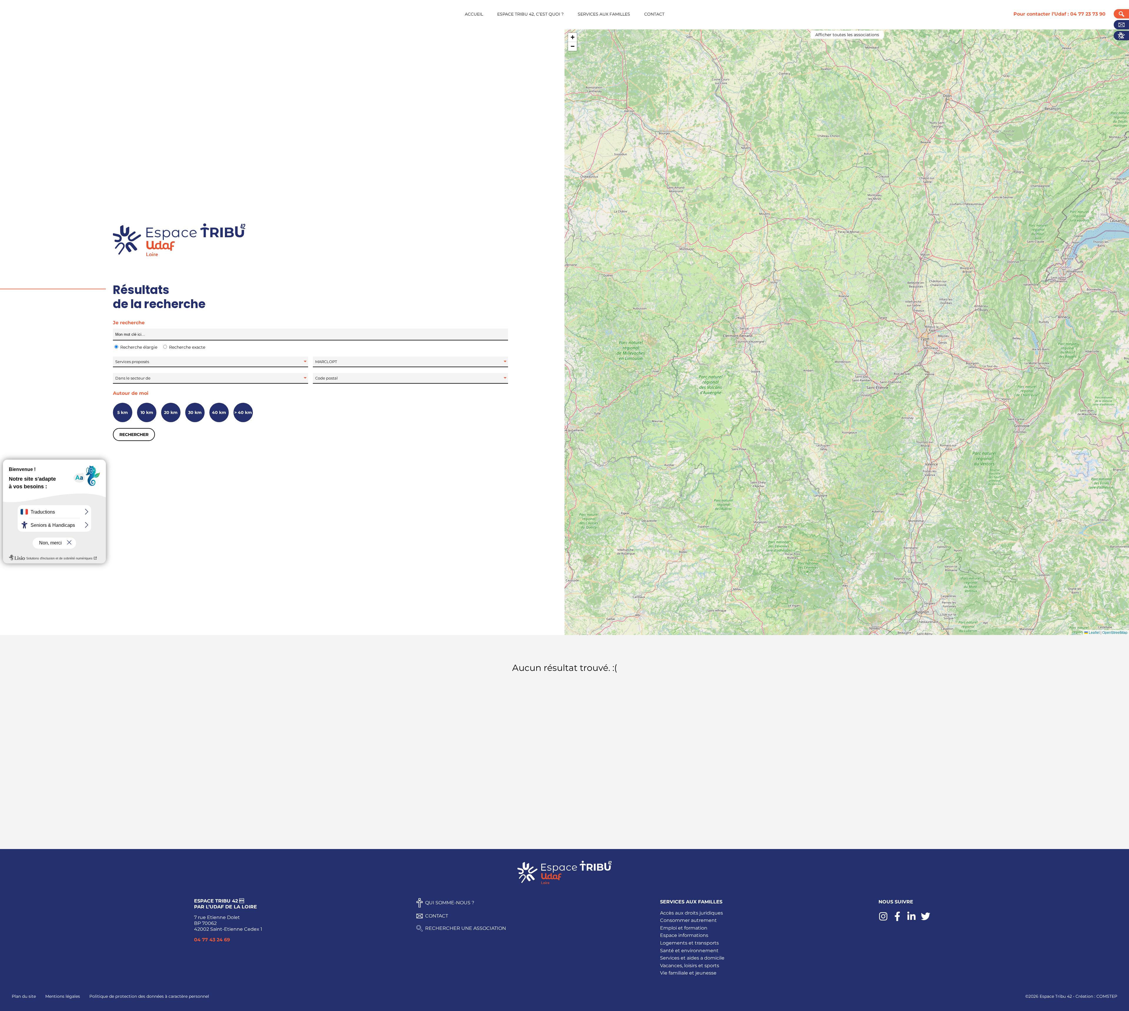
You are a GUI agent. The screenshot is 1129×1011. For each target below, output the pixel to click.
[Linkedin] (911, 919)
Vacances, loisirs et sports (689, 965)
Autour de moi (130, 393)
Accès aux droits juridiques (691, 913)
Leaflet (1094, 632)
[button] (572, 37)
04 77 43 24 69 (212, 940)
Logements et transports (689, 943)
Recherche (1121, 14)
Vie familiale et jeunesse (688, 973)
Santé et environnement (689, 950)
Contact (1121, 24)
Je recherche (129, 322)
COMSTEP (1106, 996)
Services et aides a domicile (692, 958)
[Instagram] (883, 919)
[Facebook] (897, 919)
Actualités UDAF (1121, 35)
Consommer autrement (688, 920)
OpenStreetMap (1115, 632)
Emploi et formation (683, 928)
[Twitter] (925, 919)
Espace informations (684, 935)
